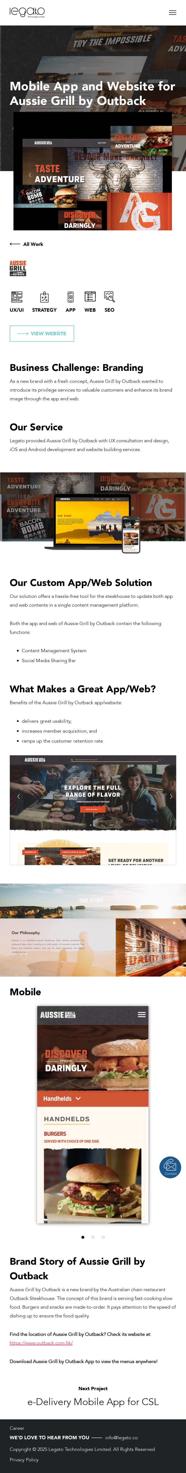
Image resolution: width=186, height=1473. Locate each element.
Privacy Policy (24, 1459)
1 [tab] (82, 1237)
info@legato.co (121, 1437)
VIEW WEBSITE (48, 333)
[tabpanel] (93, 1115)
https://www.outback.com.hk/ (41, 1343)
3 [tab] (103, 1237)
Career (17, 1428)
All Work (33, 244)
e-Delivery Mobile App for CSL (93, 1402)
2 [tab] (93, 1237)
